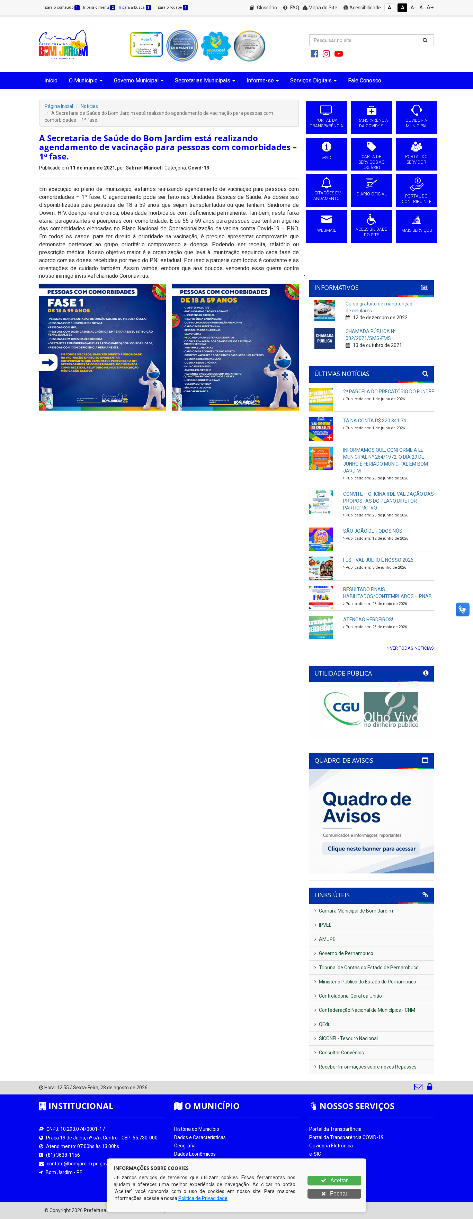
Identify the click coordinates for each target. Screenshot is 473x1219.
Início (50, 80)
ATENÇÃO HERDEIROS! (368, 619)
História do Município (196, 1129)
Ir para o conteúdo (60, 7)
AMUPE (327, 939)
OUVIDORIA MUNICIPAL (416, 123)
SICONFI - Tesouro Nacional (348, 1038)
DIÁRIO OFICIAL (371, 194)
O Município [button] (83, 80)
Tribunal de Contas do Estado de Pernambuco (368, 967)
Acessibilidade (364, 7)
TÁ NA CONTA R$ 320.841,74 (374, 420)
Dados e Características (200, 1137)
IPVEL (324, 925)
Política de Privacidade (202, 1198)
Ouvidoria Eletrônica (331, 1145)
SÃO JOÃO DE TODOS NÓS (372, 531)
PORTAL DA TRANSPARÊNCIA (326, 123)
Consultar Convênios (341, 1052)
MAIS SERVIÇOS (416, 230)
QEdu (324, 1024)
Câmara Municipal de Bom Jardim (355, 911)
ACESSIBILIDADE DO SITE (371, 232)
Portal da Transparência (335, 1129)
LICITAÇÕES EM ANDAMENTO (326, 196)
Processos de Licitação (334, 1162)
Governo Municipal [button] (136, 80)
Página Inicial (59, 106)
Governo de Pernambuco (345, 953)
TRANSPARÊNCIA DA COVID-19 (371, 123)
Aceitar (338, 1180)
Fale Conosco (364, 80)
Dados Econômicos (195, 1154)
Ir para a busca (134, 7)
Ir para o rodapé (170, 7)
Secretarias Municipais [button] (202, 80)
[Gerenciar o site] (429, 1088)
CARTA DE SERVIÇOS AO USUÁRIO (371, 162)
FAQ (294, 7)
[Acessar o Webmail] (418, 1088)
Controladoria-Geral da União (350, 996)
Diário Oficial (322, 1179)
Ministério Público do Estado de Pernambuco (367, 981)
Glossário (266, 7)
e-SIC (326, 157)
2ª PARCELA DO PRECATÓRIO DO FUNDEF (388, 391)
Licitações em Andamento (338, 1170)
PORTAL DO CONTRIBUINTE (416, 199)
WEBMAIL (326, 230)
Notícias (89, 106)
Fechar (338, 1194)
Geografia (185, 1145)
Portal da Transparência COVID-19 (346, 1137)
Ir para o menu (98, 7)
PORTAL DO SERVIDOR (416, 159)
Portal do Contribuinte (333, 1187)
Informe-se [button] (260, 80)
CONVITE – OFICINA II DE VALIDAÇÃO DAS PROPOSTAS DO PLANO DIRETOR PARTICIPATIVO (388, 501)
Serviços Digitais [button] (311, 80)
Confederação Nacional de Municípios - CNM (366, 1010)
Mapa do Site (322, 7)
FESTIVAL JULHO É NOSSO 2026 (378, 560)
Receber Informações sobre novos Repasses (367, 1067)
